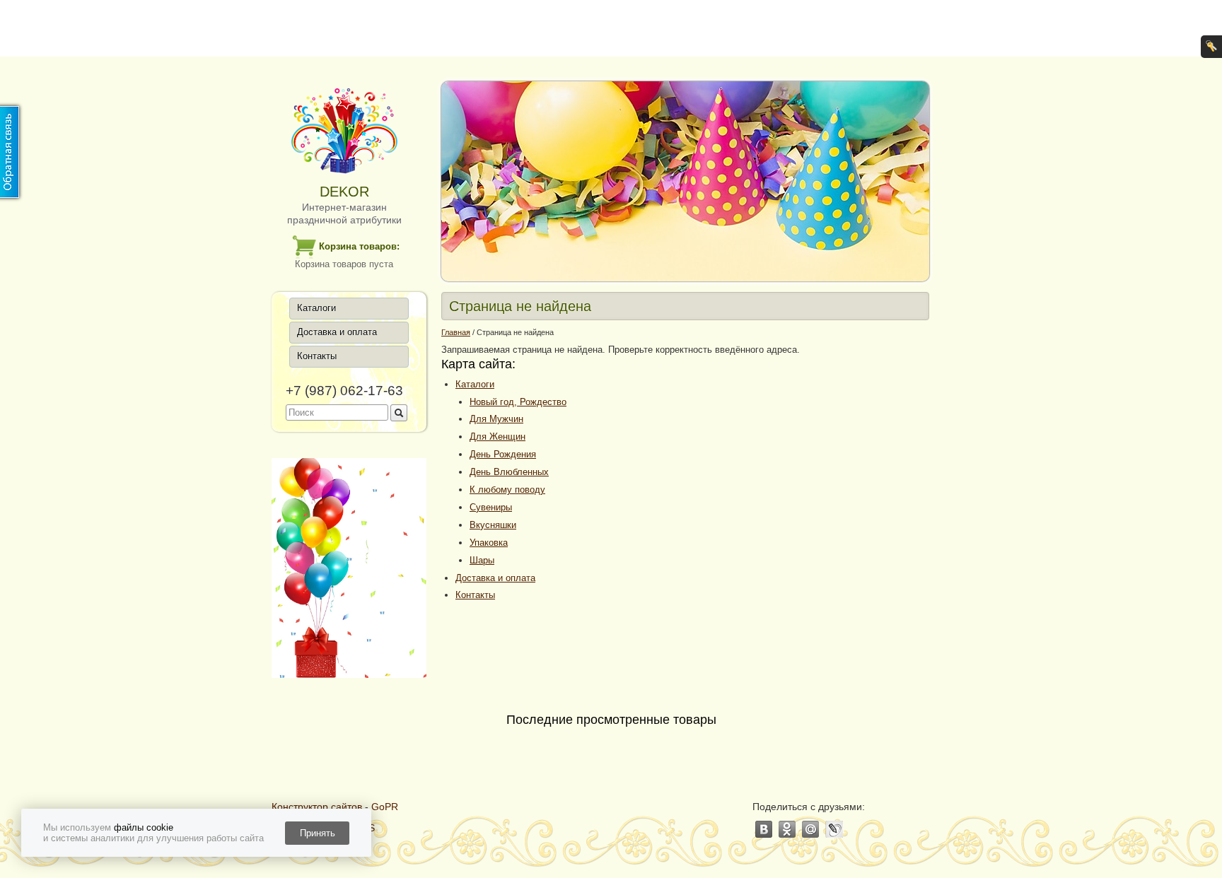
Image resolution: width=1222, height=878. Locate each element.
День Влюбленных (509, 472)
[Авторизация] (1211, 46)
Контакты (317, 356)
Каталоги (316, 308)
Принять (317, 833)
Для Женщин (497, 436)
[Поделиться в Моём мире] (811, 829)
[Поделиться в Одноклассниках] (787, 829)
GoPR (384, 806)
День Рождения (503, 454)
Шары (482, 560)
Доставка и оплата (337, 332)
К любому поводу (507, 489)
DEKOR (344, 191)
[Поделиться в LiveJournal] (834, 829)
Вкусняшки (493, 525)
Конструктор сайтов (317, 806)
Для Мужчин (496, 419)
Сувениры (491, 507)
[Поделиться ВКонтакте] (764, 829)
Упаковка (489, 542)
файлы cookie (143, 827)
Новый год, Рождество (518, 402)
